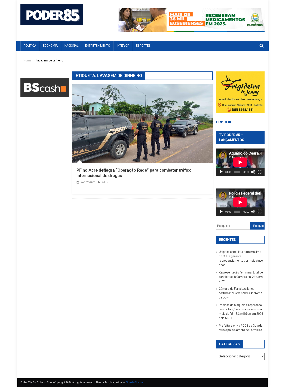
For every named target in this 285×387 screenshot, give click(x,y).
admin (105, 182)
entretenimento (97, 45)
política (30, 45)
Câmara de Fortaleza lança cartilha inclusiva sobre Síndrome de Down (240, 293)
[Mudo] (253, 172)
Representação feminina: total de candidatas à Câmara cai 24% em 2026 (241, 277)
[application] (240, 162)
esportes (143, 45)
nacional (71, 45)
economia (50, 45)
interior (123, 45)
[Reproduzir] (221, 172)
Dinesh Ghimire (134, 382)
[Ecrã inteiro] (259, 172)
